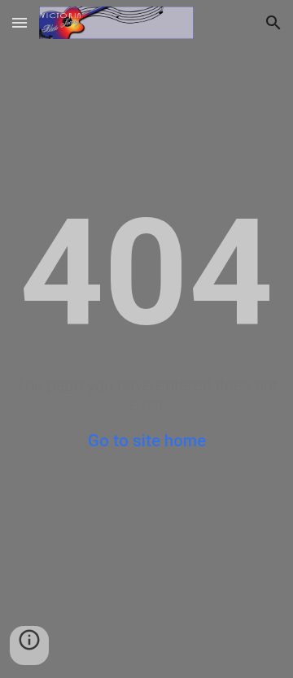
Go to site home (147, 440)
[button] (19, 22)
